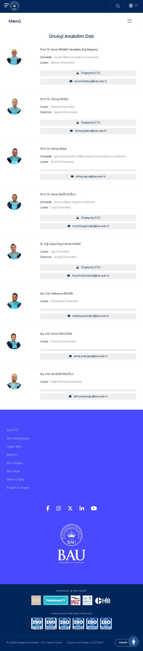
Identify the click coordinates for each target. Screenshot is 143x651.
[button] (7, 5)
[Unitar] (87, 600)
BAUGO (12, 455)
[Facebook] (48, 510)
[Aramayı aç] (118, 6)
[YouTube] (94, 510)
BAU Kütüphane (18, 438)
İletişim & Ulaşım (18, 487)
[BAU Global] (36, 600)
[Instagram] (59, 510)
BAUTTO (12, 430)
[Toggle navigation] (130, 20)
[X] (71, 510)
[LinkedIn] (82, 510)
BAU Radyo (15, 463)
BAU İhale (13, 471)
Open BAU (14, 446)
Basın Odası (15, 479)
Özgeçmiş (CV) (90, 73)
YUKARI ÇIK (125, 643)
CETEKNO (98, 643)
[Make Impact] (75, 600)
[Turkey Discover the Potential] (56, 600)
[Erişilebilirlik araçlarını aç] (133, 641)
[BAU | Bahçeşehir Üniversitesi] (14, 6)
